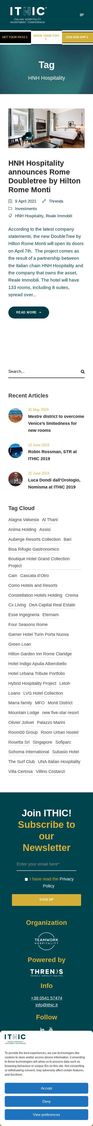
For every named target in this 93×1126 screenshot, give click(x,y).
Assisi (45, 529)
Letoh (64, 683)
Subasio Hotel (65, 751)
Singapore (42, 742)
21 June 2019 (38, 473)
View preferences (46, 1115)
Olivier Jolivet (21, 722)
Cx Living (17, 604)
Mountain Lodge (23, 712)
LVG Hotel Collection (43, 693)
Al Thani (50, 519)
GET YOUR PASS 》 (15, 37)
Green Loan (19, 644)
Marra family (20, 702)
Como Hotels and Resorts (32, 585)
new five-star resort (60, 712)
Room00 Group (23, 732)
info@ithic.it (47, 1005)
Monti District (60, 702)
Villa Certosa (20, 771)
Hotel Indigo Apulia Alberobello (37, 663)
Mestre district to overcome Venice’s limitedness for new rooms (56, 423)
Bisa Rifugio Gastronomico (33, 549)
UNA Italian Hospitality (59, 761)
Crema (71, 595)
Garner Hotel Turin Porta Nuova (38, 634)
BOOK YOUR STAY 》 (46, 37)
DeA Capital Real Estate (52, 604)
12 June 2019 (38, 445)
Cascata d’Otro (34, 575)
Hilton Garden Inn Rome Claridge (40, 653)
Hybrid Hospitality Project (32, 683)
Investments (26, 208)
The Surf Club (21, 761)
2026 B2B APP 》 (77, 37)
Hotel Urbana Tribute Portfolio (36, 673)
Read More (26, 312)
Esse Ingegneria (23, 614)
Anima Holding (22, 529)
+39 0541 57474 (46, 998)
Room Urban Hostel (59, 732)
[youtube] (51, 1029)
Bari (67, 539)
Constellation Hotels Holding (35, 595)
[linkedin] (42, 1029)
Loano (14, 693)
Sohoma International (28, 751)
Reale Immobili (59, 216)
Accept (46, 1088)
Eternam (50, 614)
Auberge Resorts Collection (34, 539)
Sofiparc (63, 742)
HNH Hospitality (29, 216)
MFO (40, 702)
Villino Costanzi (50, 771)
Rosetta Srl (19, 742)
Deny (46, 1101)
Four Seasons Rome (28, 624)
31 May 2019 (38, 410)
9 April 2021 (25, 201)
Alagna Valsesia (23, 519)
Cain (12, 575)
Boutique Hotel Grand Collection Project (39, 562)
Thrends (56, 201)
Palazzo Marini (51, 722)
